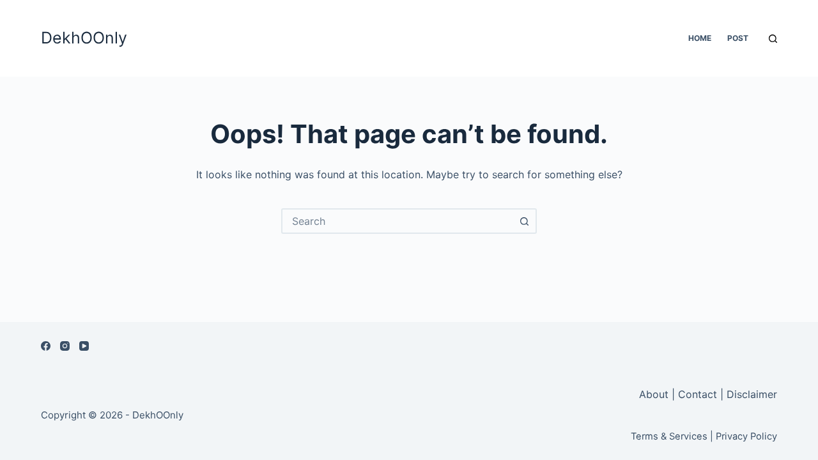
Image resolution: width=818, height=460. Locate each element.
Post (737, 38)
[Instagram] (65, 346)
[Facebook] (45, 346)
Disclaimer (752, 394)
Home (699, 38)
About (655, 394)
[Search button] (524, 221)
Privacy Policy (746, 436)
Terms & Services (669, 436)
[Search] (773, 38)
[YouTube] (84, 346)
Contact (697, 394)
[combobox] (397, 221)
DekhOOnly (84, 37)
